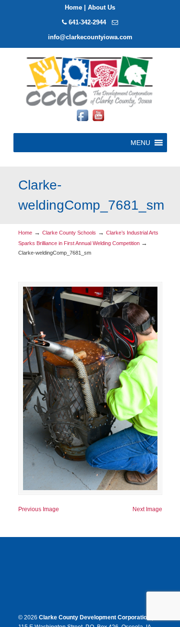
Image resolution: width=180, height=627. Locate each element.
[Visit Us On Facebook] (82, 121)
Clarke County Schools (69, 232)
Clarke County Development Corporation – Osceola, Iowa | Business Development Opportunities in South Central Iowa (90, 81)
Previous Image (38, 509)
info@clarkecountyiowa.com (90, 37)
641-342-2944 (87, 22)
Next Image (147, 509)
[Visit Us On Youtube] (98, 121)
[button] (140, 142)
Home (73, 7)
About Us (101, 7)
